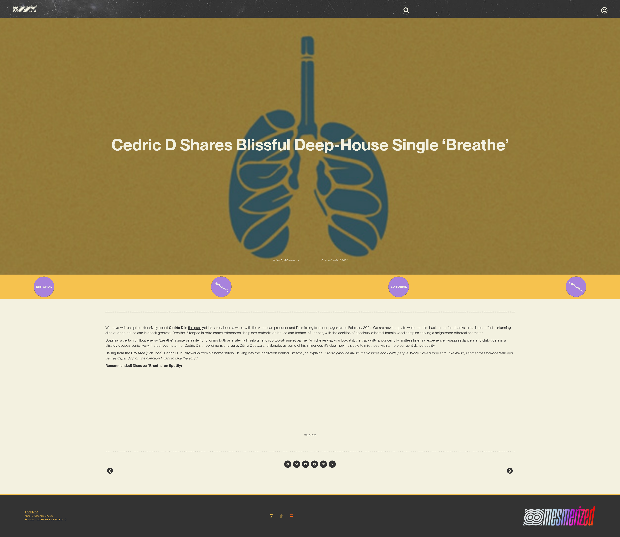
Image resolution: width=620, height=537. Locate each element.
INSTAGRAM (310, 435)
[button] (287, 464)
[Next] (411, 471)
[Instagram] (271, 516)
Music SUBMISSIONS (39, 516)
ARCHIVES (31, 512)
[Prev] (208, 471)
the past (194, 328)
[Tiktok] (281, 516)
